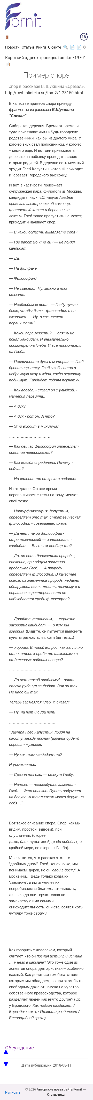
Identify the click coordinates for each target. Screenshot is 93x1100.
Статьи (28, 47)
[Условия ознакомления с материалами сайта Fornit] (84, 38)
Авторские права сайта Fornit (59, 1089)
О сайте (54, 47)
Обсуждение (19, 1048)
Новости (12, 47)
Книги (41, 47)
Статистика (56, 1094)
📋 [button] (8, 64)
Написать (12, 1092)
